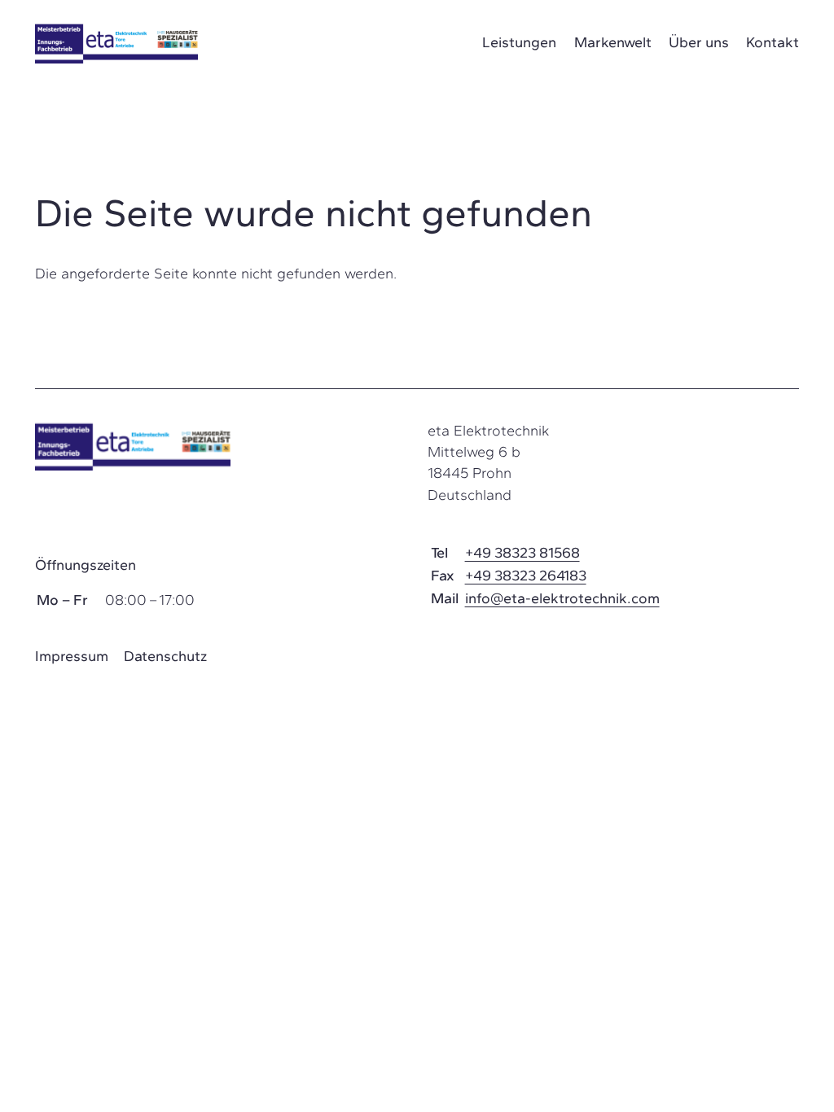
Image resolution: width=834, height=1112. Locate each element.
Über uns (699, 42)
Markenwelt (613, 42)
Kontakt (772, 42)
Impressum (71, 656)
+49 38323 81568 (522, 553)
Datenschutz (165, 656)
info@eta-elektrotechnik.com (562, 598)
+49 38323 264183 (525, 575)
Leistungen (519, 42)
